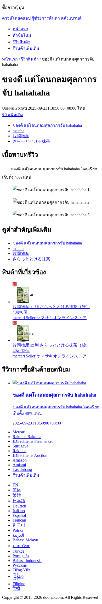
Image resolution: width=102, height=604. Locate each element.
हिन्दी (16, 588)
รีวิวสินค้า (21, 42)
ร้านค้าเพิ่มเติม (26, 48)
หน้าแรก (20, 29)
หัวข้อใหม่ (22, 35)
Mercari (19, 432)
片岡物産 (21, 136)
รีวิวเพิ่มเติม (12, 114)
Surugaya (20, 446)
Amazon (20, 460)
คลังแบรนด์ (71, 18)
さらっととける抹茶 (31, 141)
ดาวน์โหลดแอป (16, 18)
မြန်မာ (18, 576)
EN (15, 485)
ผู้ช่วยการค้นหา (46, 18)
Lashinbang (22, 469)
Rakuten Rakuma (27, 436)
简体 (17, 490)
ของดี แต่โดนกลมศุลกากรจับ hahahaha (47, 125)
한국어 (19, 525)
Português (21, 556)
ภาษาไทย (21, 545)
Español (19, 515)
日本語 (19, 501)
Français (19, 520)
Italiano (19, 511)
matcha (18, 131)
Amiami (19, 465)
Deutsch (19, 506)
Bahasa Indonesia (27, 560)
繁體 (17, 495)
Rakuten (19, 450)
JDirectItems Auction (30, 455)
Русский (20, 565)
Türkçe (18, 551)
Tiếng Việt (21, 570)
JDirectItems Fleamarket (33, 441)
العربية (18, 535)
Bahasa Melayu (25, 540)
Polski (18, 530)
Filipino (19, 584)
